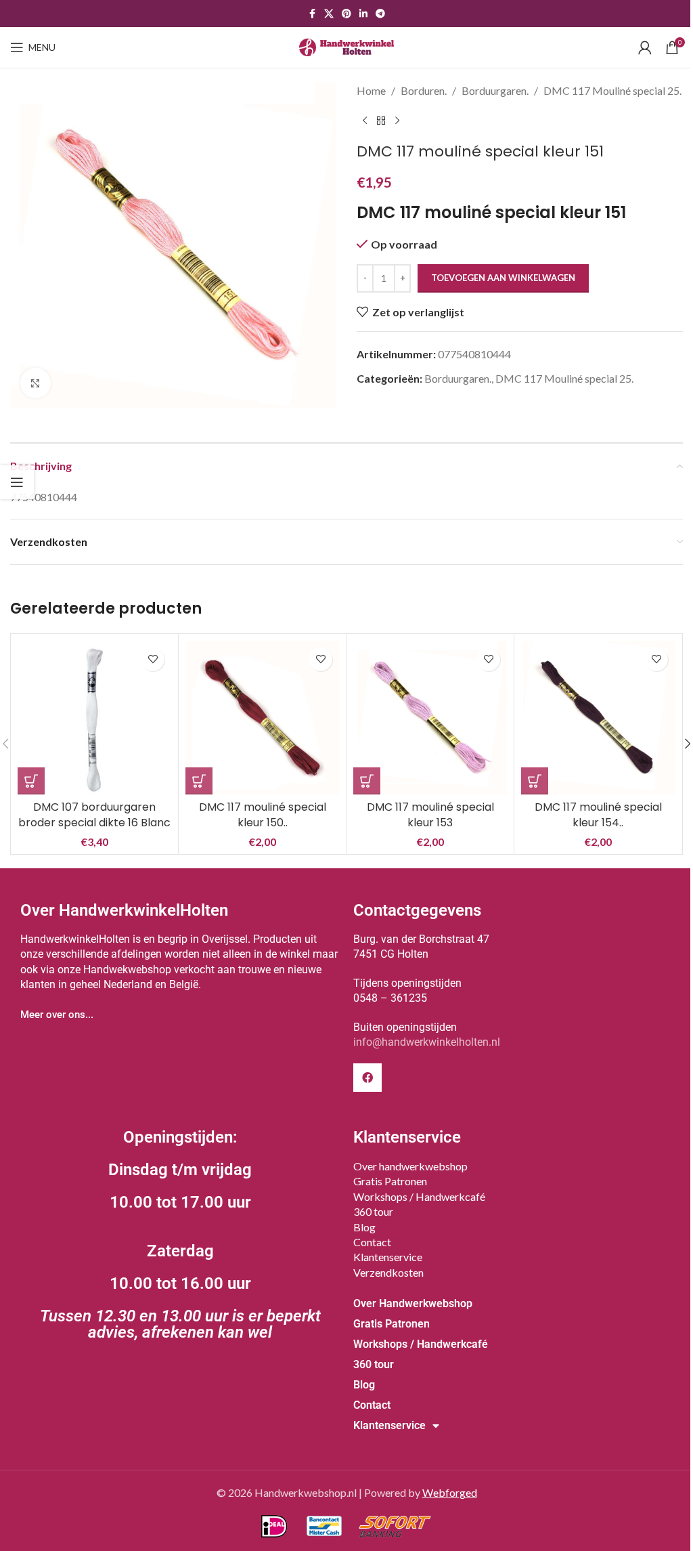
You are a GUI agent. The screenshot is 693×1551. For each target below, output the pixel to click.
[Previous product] (365, 121)
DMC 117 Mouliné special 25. (612, 90)
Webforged (449, 1492)
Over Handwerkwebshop (412, 1303)
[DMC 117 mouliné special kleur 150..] (262, 717)
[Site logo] (346, 45)
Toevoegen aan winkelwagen (503, 277)
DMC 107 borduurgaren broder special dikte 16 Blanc (94, 814)
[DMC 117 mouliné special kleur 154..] (598, 717)
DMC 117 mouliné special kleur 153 (430, 814)
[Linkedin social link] (363, 14)
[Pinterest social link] (346, 14)
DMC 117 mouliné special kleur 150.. (262, 814)
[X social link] (329, 14)
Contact (372, 1241)
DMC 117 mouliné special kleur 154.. (598, 814)
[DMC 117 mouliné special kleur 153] (430, 717)
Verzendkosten (388, 1272)
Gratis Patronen (390, 1180)
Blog (364, 1226)
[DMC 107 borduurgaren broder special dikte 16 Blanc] (94, 717)
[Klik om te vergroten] (35, 383)
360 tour (373, 1211)
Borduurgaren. (495, 90)
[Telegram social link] (380, 14)
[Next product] (397, 121)
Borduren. (424, 90)
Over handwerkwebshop (410, 1166)
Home (371, 90)
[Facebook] (367, 1077)
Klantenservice (387, 1256)
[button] (31, 780)
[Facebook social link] (312, 14)
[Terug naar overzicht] (381, 121)
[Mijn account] (644, 47)
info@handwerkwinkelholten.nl (426, 1042)
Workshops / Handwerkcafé (419, 1196)
